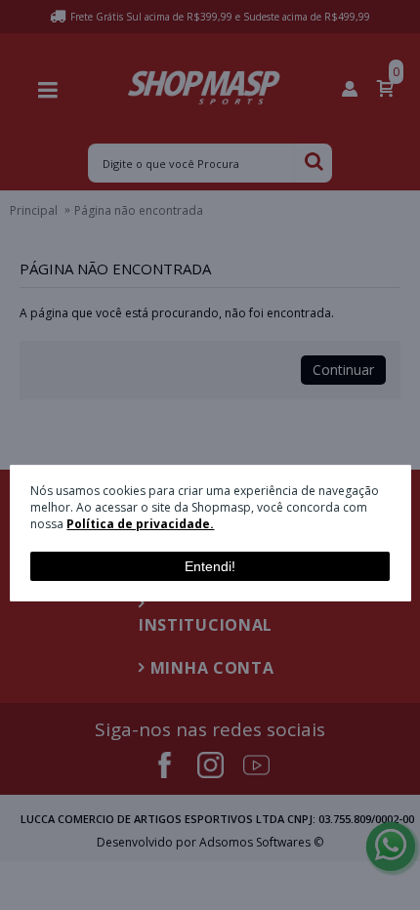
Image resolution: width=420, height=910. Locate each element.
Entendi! (210, 566)
